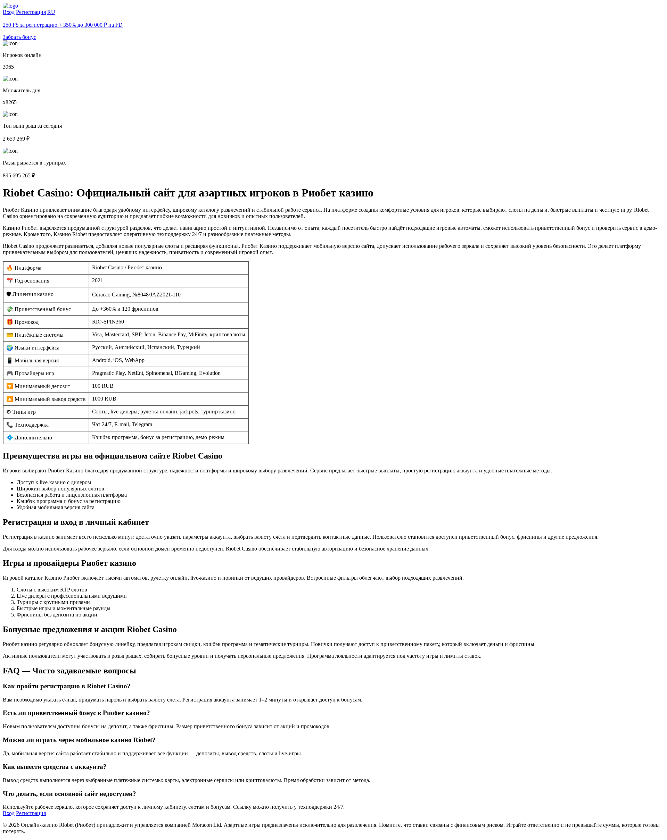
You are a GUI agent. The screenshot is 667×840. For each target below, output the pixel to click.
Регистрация (31, 12)
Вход (9, 12)
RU (51, 12)
